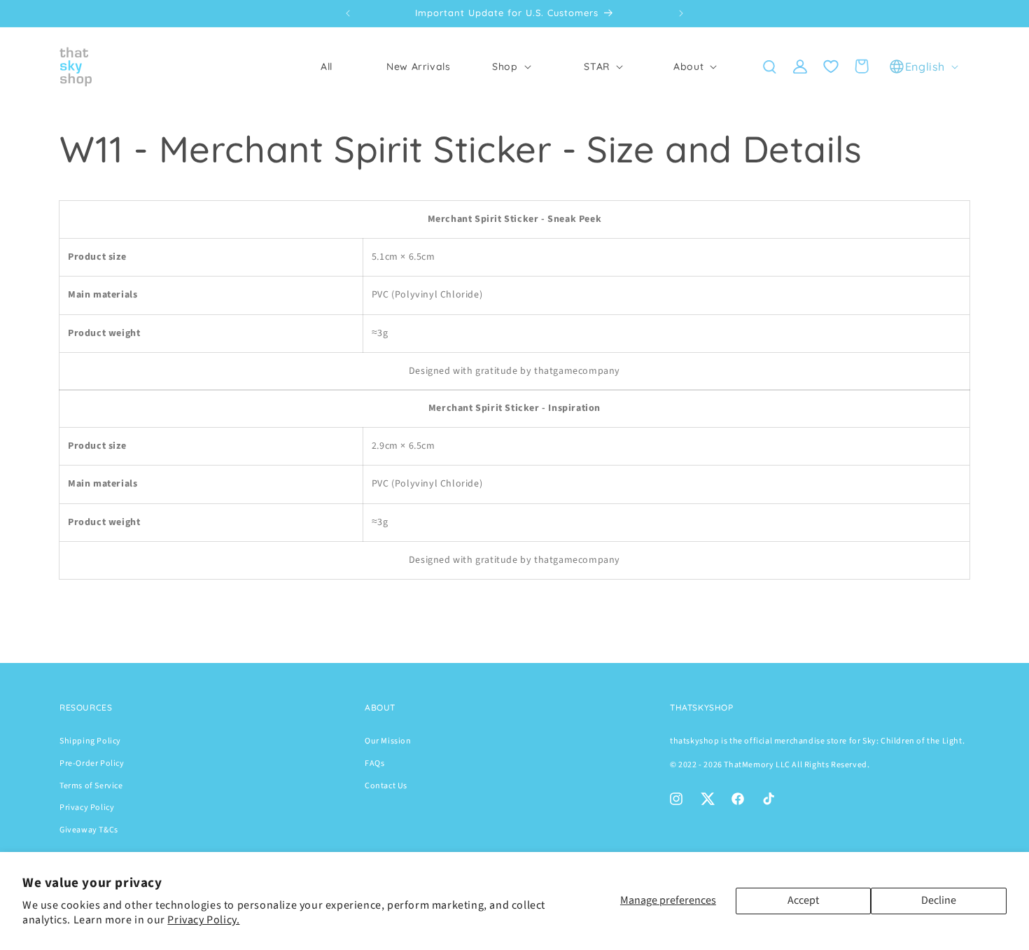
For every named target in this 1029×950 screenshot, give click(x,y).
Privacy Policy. (203, 920)
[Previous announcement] (347, 13)
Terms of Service (91, 786)
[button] (510, 66)
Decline (938, 900)
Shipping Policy (90, 741)
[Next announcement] (681, 13)
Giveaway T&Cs (88, 830)
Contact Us (386, 786)
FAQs (374, 763)
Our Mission (388, 741)
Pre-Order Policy (92, 763)
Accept (803, 900)
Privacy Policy (86, 807)
